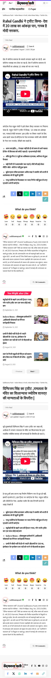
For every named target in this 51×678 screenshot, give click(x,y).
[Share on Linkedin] (25, 674)
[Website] (29, 236)
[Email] (37, 674)
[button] (5, 3)
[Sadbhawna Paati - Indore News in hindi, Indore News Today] (25, 3)
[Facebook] (32, 236)
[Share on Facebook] (8, 674)
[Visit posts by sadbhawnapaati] (5, 236)
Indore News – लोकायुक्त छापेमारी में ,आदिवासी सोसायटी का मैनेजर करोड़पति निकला (17, 319)
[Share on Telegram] (31, 674)
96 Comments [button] (40, 282)
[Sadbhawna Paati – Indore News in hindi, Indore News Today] (12, 666)
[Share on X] (14, 674)
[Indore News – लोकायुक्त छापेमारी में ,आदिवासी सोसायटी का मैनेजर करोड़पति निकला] (41, 319)
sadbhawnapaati (18, 46)
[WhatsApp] (47, 236)
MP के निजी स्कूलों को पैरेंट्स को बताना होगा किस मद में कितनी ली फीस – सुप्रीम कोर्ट (17, 357)
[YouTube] (39, 236)
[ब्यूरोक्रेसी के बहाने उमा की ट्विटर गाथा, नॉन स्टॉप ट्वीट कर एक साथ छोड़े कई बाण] (41, 302)
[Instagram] (43, 236)
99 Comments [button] (40, 646)
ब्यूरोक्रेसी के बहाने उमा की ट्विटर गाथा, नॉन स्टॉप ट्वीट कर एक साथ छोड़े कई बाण (17, 302)
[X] (36, 236)
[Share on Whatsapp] (20, 674)
